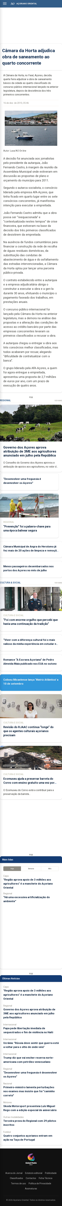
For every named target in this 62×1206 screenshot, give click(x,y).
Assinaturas (31, 1188)
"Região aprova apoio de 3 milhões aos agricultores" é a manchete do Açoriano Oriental (28, 883)
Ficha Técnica (45, 1178)
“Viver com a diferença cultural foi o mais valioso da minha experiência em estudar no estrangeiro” (30, 643)
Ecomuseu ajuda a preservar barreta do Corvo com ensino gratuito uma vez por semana (29, 782)
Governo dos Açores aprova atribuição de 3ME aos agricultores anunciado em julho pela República (29, 451)
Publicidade (51, 1173)
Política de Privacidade (40, 1183)
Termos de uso (18, 1183)
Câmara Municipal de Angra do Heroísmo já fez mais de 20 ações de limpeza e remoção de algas (30, 550)
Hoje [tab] (12, 869)
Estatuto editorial (33, 1173)
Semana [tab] (31, 869)
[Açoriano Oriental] (31, 1165)
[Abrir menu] (5, 3)
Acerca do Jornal (13, 1173)
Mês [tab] (50, 869)
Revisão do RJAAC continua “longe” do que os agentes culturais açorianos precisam (28, 731)
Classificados (16, 1178)
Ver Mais (58, 401)
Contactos (31, 1178)
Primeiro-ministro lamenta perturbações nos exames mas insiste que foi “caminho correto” (29, 1091)
